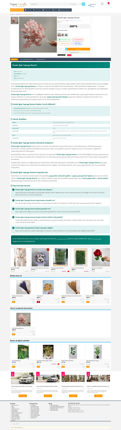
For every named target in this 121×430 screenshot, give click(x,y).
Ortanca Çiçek (40, 295)
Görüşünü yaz (79, 20)
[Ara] (83, 4)
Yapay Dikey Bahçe (35, 406)
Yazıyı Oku (23, 395)
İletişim (13, 407)
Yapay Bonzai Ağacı (35, 410)
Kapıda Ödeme (15, 411)
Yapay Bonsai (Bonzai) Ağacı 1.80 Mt (44, 360)
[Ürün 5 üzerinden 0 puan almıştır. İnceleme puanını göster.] (27, 271)
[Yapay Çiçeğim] (18, 5)
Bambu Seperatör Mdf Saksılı (57, 268)
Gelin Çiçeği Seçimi (54, 410)
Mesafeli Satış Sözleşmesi (17, 412)
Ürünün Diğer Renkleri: (62, 30)
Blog (12, 406)
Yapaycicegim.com (19, 427)
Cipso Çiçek (33, 417)
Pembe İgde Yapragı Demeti (17, 328)
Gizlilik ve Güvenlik (15, 416)
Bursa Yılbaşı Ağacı (35, 414)
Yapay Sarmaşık (34, 416)
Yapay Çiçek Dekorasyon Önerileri (57, 406)
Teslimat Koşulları (15, 414)
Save (70, 55)
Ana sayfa (12, 14)
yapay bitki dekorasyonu (62, 238)
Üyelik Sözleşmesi (15, 415)
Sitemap (13, 420)
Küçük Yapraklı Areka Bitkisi (67, 360)
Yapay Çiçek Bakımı (54, 405)
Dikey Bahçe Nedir (54, 409)
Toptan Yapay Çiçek (35, 411)
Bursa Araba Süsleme (35, 415)
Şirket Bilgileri (15, 410)
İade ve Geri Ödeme (16, 417)
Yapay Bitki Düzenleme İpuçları (56, 407)
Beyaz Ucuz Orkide (90, 295)
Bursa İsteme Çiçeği (35, 409)
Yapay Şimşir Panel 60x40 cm (78, 268)
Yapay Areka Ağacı (35, 412)
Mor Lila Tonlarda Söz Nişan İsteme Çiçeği (40, 268)
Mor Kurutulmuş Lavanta (17, 295)
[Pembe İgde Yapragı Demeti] (38, 35)
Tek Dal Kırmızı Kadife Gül (97, 268)
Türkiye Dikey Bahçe (16, 360)
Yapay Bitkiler (18, 14)
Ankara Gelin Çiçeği (15, 268)
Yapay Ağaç (33, 405)
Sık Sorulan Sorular (16, 419)
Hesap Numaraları (15, 409)
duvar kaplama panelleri (96, 238)
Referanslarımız (15, 405)
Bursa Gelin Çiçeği (35, 407)
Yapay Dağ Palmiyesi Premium (92, 360)
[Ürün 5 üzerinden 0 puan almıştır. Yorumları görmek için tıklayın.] (64, 20)
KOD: (58, 22)
